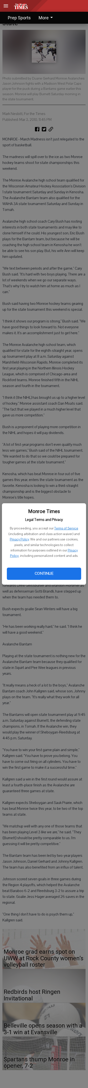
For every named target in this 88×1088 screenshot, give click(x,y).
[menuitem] (47, 18)
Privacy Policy (19, 539)
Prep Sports (19, 17)
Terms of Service (66, 528)
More (44, 17)
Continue (44, 573)
